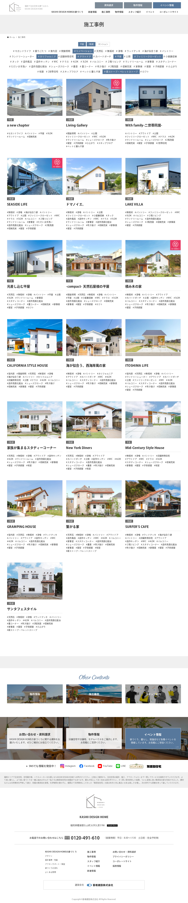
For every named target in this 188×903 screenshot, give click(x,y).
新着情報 (92, 12)
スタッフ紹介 (134, 12)
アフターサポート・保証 (55, 864)
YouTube (107, 766)
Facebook (89, 766)
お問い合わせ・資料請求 (124, 852)
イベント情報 (167, 5)
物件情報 (137, 5)
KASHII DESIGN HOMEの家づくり (67, 12)
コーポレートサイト (169, 12)
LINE (123, 766)
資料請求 (108, 5)
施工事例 (106, 12)
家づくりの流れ (51, 868)
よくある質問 (50, 872)
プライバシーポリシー (123, 857)
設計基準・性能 (51, 860)
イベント (150, 12)
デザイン (48, 856)
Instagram (70, 766)
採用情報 (117, 866)
